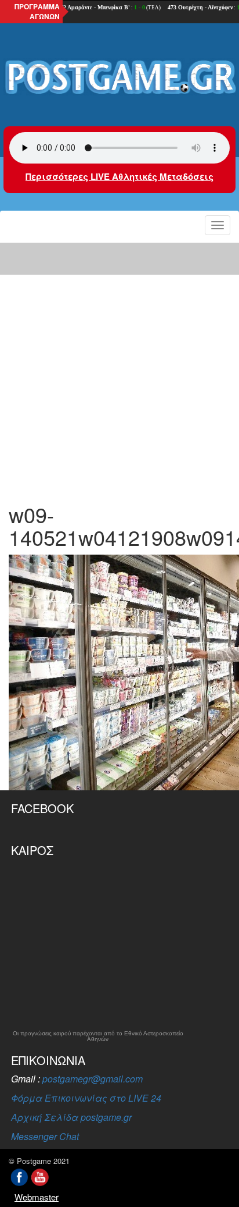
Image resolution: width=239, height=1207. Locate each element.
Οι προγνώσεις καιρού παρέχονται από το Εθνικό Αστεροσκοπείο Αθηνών (98, 1036)
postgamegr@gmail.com (92, 1078)
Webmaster (37, 1197)
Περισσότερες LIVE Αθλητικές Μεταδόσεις (119, 176)
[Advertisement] (119, 365)
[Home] (119, 77)
